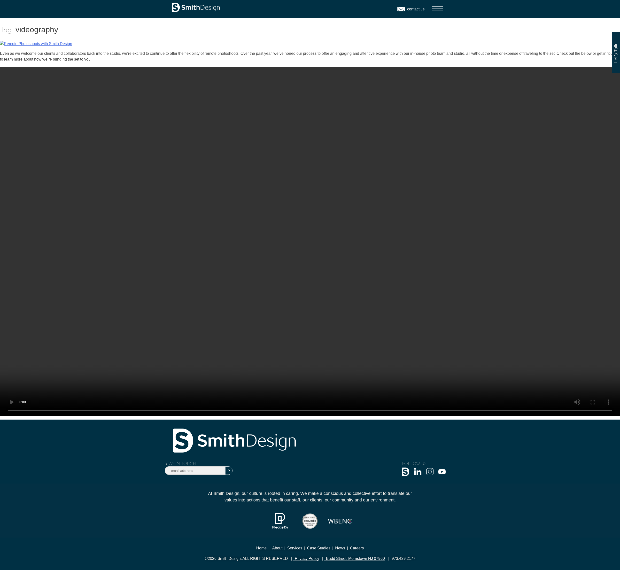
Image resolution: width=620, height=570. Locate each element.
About (277, 548)
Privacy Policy (306, 558)
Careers (357, 548)
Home (261, 548)
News (340, 548)
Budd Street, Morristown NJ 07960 (354, 558)
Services (294, 548)
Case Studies (318, 548)
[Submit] (228, 470)
